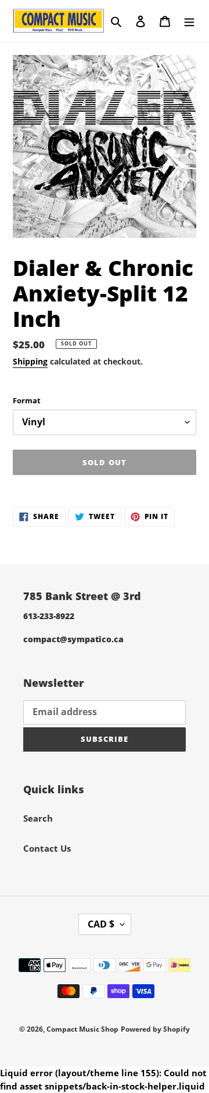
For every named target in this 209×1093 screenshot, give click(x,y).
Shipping (30, 361)
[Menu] (189, 20)
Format (27, 400)
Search (38, 818)
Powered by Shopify (155, 1029)
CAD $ (101, 924)
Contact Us (47, 848)
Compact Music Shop (82, 1029)
